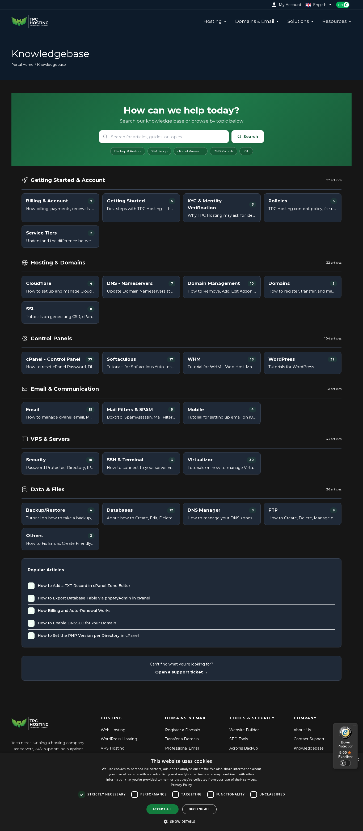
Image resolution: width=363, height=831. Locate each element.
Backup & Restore (127, 151)
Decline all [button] (199, 809)
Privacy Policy (181, 784)
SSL (246, 151)
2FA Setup (159, 151)
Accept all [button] (162, 809)
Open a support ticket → (181, 672)
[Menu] (354, 726)
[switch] (345, 763)
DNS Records (223, 151)
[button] (181, 821)
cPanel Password (191, 151)
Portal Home (22, 64)
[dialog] (181, 792)
